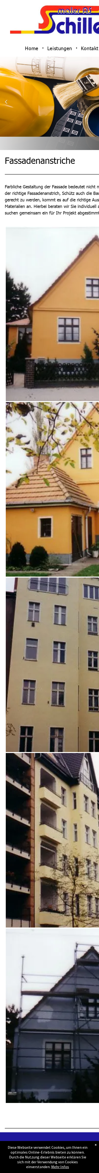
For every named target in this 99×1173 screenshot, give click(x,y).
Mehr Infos (60, 1166)
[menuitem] (32, 48)
